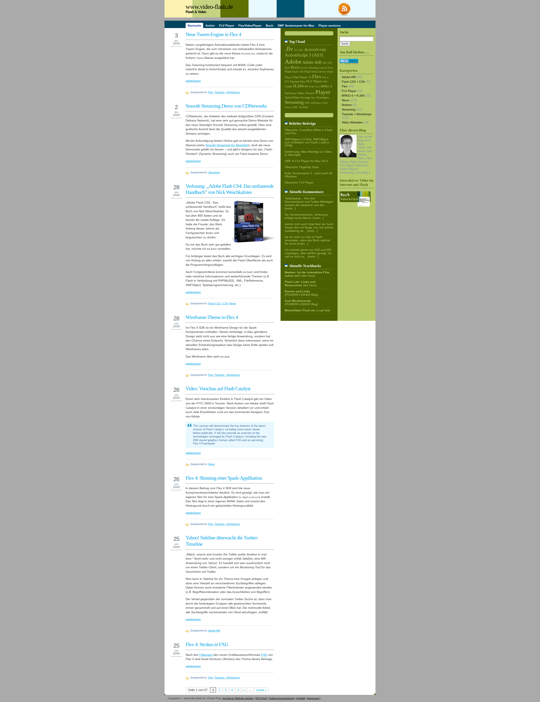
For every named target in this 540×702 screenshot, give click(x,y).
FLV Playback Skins (295, 81)
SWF (307, 102)
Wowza (288, 107)
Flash (288, 71)
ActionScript (315, 49)
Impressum (313, 698)
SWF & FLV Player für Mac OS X (306, 161)
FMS (325, 81)
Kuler (312, 86)
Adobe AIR (214, 630)
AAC (300, 50)
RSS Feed (261, 698)
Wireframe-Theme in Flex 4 (212, 317)
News (232, 303)
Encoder (304, 67)
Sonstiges (323, 97)
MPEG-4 (326, 86)
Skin (313, 97)
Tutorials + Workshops (227, 92)
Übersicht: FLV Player (299, 182)
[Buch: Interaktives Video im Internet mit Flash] (355, 205)
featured (323, 67)
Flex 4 (325, 77)
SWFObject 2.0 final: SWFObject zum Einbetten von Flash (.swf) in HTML (307, 142)
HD (306, 86)
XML (295, 107)
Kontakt (300, 698)
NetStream (291, 93)
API (324, 63)
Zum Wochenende (298, 300)
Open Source (306, 93)
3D (295, 50)
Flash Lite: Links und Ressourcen (300, 283)
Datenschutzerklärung (281, 698)
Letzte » (261, 690)
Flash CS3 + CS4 (218, 303)
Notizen (347, 105)
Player (322, 92)
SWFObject (316, 103)
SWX (325, 103)
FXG (264, 654)
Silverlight (305, 97)
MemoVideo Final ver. (300, 310)
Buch (287, 67)
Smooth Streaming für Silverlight (226, 145)
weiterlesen (193, 80)
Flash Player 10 (302, 77)
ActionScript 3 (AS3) (304, 55)
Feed (330, 68)
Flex (210, 92)
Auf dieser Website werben (238, 698)
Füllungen (206, 654)
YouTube (303, 107)
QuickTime (292, 97)
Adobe (293, 61)
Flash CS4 (298, 71)
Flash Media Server (315, 71)
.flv (289, 48)
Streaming (214, 172)
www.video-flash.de (209, 6)
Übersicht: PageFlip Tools (302, 167)
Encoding (313, 67)
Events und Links (297, 291)
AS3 (329, 63)
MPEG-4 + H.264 (353, 95)
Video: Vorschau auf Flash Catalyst (218, 388)
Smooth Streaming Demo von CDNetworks (226, 106)
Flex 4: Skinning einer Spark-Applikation (224, 478)
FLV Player (314, 81)
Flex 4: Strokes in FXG (207, 644)
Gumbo (288, 86)
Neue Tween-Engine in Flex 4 (213, 34)
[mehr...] (290, 208)
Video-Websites (352, 122)
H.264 (298, 86)
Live (317, 86)
